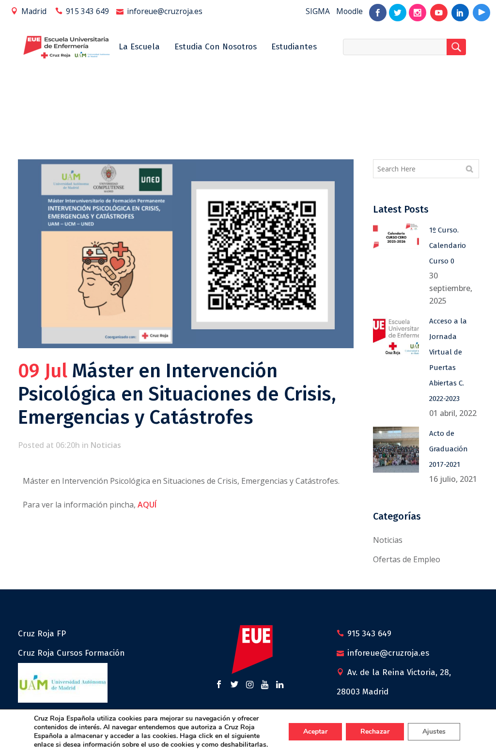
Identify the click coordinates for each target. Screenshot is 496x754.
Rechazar (374, 731)
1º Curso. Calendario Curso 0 (447, 245)
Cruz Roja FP (42, 634)
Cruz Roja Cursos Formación (71, 653)
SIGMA (318, 11)
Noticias (106, 445)
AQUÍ (147, 504)
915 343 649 (87, 11)
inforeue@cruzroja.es (164, 11)
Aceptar (315, 731)
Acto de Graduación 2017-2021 (448, 449)
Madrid (33, 11)
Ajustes (434, 731)
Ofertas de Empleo (406, 559)
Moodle (349, 11)
